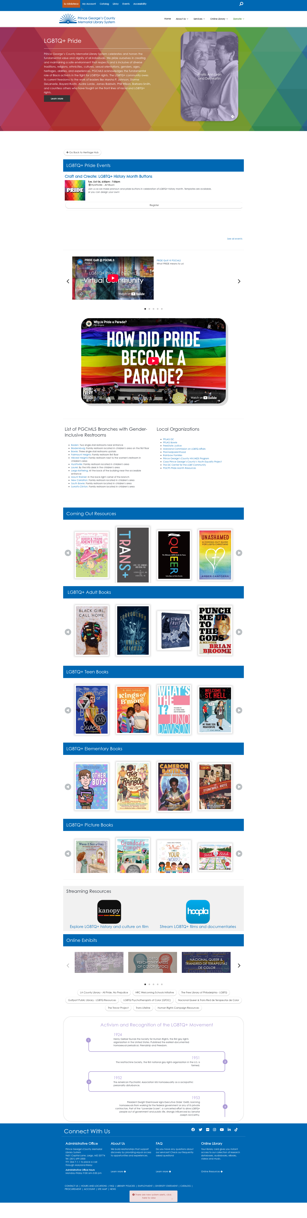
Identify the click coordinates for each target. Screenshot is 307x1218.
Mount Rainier (79, 477)
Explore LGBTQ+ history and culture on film (109, 926)
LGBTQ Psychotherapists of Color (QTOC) (147, 1000)
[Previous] (68, 281)
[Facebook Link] (193, 1129)
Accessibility (139, 3)
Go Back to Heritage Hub (83, 152)
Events (126, 3)
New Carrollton (79, 480)
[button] (68, 553)
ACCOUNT (89, 1189)
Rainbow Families (172, 455)
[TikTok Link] (236, 1129)
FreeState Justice (172, 445)
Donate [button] (237, 18)
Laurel (74, 467)
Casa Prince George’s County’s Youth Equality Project (192, 461)
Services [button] (198, 18)
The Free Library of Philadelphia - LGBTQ (204, 992)
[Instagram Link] (214, 1129)
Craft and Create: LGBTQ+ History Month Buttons (108, 176)
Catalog (104, 3)
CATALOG (185, 1185)
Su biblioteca (71, 3)
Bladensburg (78, 448)
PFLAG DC (168, 439)
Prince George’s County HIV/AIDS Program (186, 458)
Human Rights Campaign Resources (178, 1007)
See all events (234, 238)
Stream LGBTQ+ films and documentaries (198, 926)
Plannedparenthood (174, 452)
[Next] (238, 281)
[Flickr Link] (207, 1129)
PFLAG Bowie (170, 442)
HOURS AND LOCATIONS (94, 1185)
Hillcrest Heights (79, 457)
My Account (89, 3)
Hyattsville (76, 464)
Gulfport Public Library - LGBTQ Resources (92, 1000)
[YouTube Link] (222, 1129)
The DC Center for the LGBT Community (184, 464)
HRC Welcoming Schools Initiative (154, 992)
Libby (116, 3)
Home (167, 18)
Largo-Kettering (79, 470)
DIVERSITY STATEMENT (166, 1185)
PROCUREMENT (73, 1189)
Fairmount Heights (81, 454)
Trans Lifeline (143, 1007)
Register (154, 205)
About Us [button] (181, 18)
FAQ (112, 1185)
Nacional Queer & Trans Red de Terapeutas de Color (208, 1000)
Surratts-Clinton (79, 486)
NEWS (113, 1189)
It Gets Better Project (172, 260)
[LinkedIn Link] (229, 1129)
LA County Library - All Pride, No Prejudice (104, 992)
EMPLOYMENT (145, 1185)
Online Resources (210, 1171)
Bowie (74, 451)
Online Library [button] (218, 18)
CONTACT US (71, 1185)
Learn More (57, 98)
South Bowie (78, 483)
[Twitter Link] (200, 1129)
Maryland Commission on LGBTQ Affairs (184, 448)
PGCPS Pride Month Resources (179, 468)
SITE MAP (102, 1189)
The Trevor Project (118, 1007)
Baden (75, 445)
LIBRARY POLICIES (126, 1185)
